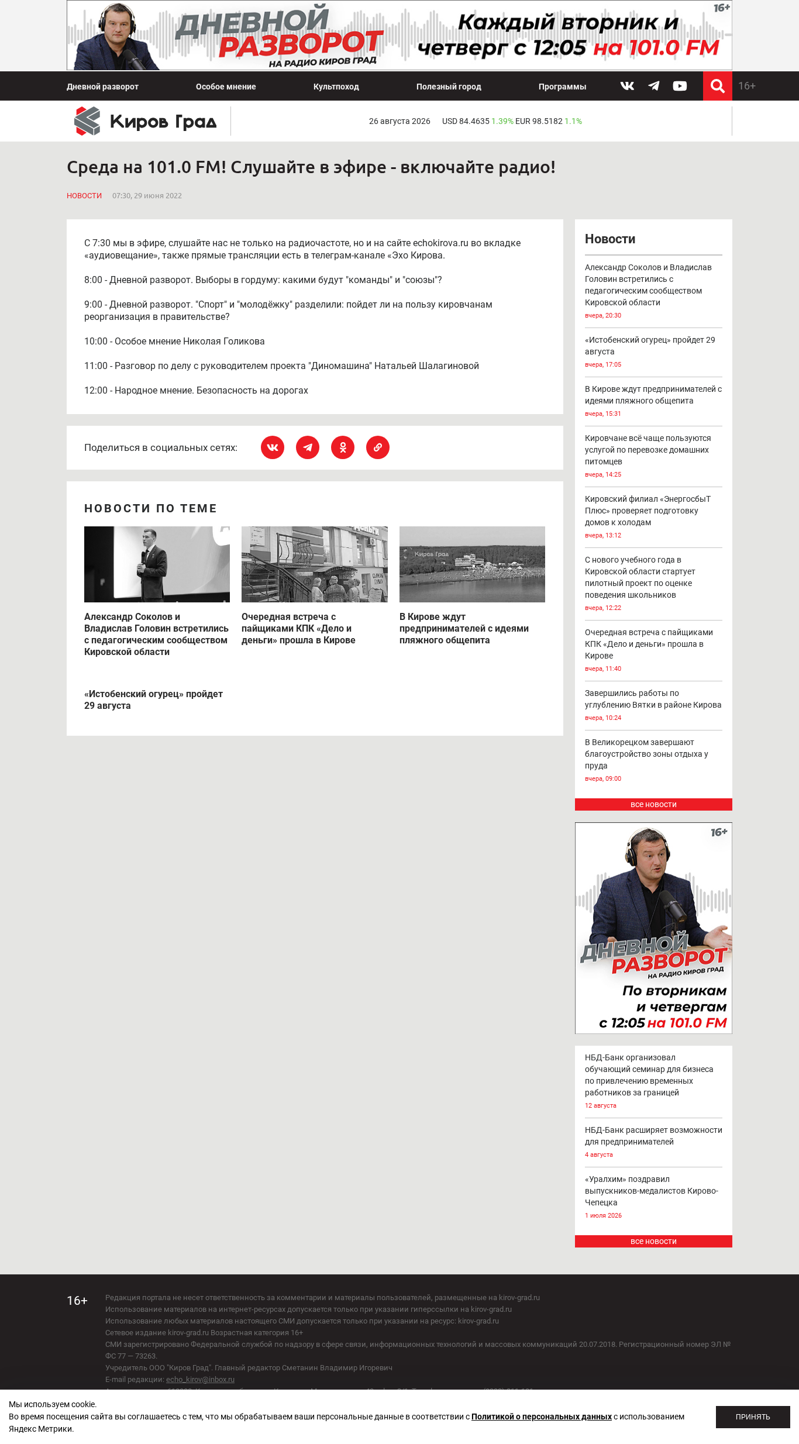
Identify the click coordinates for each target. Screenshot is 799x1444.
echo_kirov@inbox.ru (200, 1379)
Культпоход (336, 86)
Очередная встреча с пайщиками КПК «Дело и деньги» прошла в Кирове (649, 650)
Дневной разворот (103, 86)
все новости (654, 804)
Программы (563, 86)
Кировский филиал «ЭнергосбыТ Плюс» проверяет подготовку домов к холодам (648, 516)
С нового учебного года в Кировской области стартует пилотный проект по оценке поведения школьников (640, 583)
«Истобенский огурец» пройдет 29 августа (650, 351)
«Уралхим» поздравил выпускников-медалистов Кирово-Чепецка (651, 1196)
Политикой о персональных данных (541, 1416)
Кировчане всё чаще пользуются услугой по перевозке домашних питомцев (648, 455)
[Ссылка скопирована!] (378, 447)
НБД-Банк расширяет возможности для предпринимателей (653, 1142)
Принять (753, 1417)
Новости (84, 195)
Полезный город (448, 86)
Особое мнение (226, 86)
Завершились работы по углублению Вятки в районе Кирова (653, 705)
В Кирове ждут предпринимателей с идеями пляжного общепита (653, 401)
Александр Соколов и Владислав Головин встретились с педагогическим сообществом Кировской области (648, 291)
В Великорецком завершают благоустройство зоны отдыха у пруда (646, 760)
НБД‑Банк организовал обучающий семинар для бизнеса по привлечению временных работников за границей (649, 1081)
